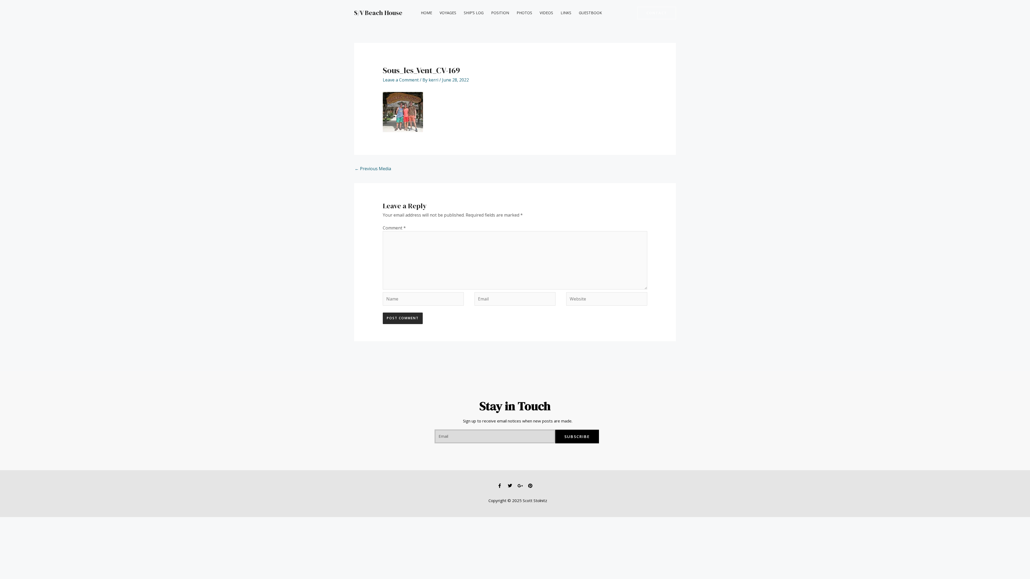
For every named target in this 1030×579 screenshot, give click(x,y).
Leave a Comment (401, 80)
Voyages (448, 12)
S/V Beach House (378, 12)
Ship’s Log (474, 12)
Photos (524, 12)
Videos (546, 12)
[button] (657, 13)
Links (566, 12)
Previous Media (373, 169)
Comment (394, 228)
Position (500, 12)
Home (426, 12)
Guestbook (590, 12)
